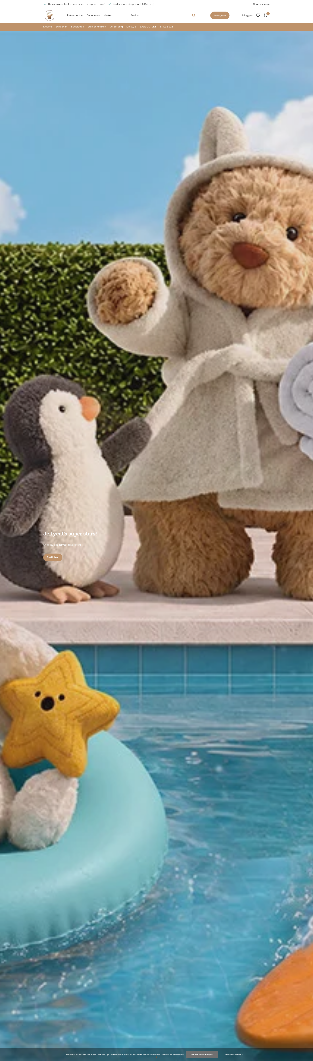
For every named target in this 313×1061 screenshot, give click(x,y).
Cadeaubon (93, 15)
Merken (108, 15)
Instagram (220, 15)
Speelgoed (77, 26)
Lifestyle (131, 26)
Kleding (47, 26)
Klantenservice (261, 4)
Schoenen (61, 26)
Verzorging (116, 26)
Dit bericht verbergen (202, 1054)
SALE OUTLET (148, 26)
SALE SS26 (166, 26)
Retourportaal (75, 15)
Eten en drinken (97, 26)
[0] (265, 15)
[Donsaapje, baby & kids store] (49, 15)
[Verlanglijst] (258, 15)
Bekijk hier (53, 557)
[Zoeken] (194, 15)
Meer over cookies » (233, 1054)
